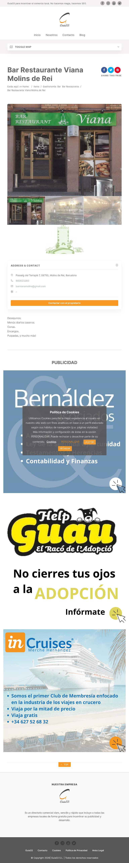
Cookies (56, 850)
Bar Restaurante (70, 86)
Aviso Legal (98, 850)
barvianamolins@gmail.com (31, 286)
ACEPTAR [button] (89, 442)
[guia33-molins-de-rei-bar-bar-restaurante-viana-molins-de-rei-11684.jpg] (103, 210)
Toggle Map (22, 46)
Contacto (68, 35)
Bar (59, 86)
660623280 (22, 280)
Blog (82, 35)
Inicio (37, 35)
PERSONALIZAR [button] (70, 441)
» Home (25, 86)
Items (36, 86)
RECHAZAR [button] (65, 448)
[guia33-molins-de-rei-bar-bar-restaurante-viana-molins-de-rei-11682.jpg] (26, 210)
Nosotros (51, 35)
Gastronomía (49, 86)
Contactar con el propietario (64, 302)
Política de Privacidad (76, 850)
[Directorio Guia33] (64, 19)
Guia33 (29, 850)
